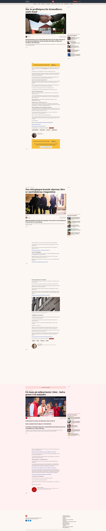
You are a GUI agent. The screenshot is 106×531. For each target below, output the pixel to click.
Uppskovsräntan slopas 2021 (36, 124)
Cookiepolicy (64, 520)
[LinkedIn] (30, 520)
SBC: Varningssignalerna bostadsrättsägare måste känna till (44, 122)
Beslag (38, 340)
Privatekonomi (32, 7)
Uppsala (47, 340)
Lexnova (35, 254)
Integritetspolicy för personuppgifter (68, 519)
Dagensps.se (27, 7)
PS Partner (64, 525)
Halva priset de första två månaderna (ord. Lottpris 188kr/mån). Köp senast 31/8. (44, 467)
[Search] (78, 1)
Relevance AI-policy (65, 522)
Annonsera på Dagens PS (66, 523)
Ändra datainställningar (66, 527)
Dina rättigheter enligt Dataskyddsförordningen (69, 521)
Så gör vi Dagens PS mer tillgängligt (68, 526)
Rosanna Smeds (39, 133)
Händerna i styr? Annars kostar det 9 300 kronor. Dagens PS (41, 295)
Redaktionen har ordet (66, 524)
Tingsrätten (42, 340)
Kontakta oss (64, 517)
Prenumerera (75, 1)
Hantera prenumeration (66, 515)
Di (64, 39)
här (37, 120)
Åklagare (33, 340)
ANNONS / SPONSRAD (40, 487)
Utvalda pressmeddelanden (67, 516)
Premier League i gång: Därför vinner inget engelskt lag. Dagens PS (42, 336)
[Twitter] (28, 520)
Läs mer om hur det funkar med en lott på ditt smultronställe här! (41, 474)
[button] (46, 304)
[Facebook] (26, 520)
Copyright (64, 518)
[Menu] (79, 1)
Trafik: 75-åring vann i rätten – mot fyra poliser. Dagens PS (40, 250)
